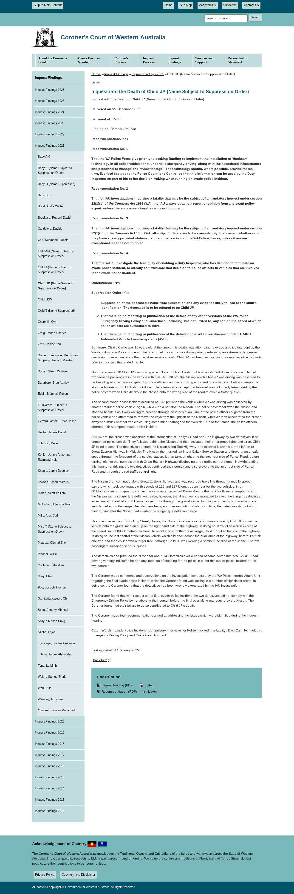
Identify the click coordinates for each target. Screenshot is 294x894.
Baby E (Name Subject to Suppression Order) (55, 170)
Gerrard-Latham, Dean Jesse (57, 421)
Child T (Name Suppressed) (56, 310)
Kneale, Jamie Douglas (53, 470)
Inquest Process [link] (149, 60)
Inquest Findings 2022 (49, 134)
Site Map (186, 5)
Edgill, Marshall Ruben (53, 393)
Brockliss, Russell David (54, 217)
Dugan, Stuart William (52, 371)
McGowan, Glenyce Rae (54, 504)
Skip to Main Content (48, 5)
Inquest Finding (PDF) (115, 685)
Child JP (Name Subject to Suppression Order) (56, 286)
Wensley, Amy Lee (50, 699)
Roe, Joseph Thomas (52, 587)
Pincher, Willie (47, 554)
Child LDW (45, 299)
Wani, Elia (44, 688)
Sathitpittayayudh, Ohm (53, 598)
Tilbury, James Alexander (54, 654)
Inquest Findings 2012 (49, 811)
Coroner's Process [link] (121, 60)
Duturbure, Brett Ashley (53, 382)
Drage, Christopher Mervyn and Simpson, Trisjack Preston (58, 358)
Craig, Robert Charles (52, 333)
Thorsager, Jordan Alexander (57, 643)
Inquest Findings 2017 (49, 755)
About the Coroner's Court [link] (52, 60)
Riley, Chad (45, 576)
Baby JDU (44, 195)
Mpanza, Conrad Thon (52, 542)
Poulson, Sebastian (51, 565)
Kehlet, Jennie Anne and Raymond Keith (54, 457)
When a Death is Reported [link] (88, 60)
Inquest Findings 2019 (49, 732)
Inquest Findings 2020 (49, 721)
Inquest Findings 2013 (49, 799)
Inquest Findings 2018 (49, 743)
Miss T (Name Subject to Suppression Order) (54, 529)
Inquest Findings (48, 78)
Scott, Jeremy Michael (53, 609)
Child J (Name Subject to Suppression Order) (54, 270)
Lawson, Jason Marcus (53, 482)
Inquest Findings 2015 (49, 777)
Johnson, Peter (48, 443)
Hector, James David (52, 432)
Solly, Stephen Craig (51, 621)
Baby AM (44, 156)
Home (168, 5)
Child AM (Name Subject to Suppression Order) (56, 253)
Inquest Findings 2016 (49, 766)
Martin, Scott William (52, 493)
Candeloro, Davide (50, 228)
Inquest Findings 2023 (49, 123)
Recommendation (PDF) (117, 691)
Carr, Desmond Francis (53, 240)
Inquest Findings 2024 (49, 112)
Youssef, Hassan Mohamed (56, 710)
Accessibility (207, 5)
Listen (148, 685)
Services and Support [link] (204, 60)
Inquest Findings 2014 (49, 788)
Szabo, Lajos (46, 632)
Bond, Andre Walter (51, 206)
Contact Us (251, 5)
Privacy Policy (44, 874)
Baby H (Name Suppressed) (56, 184)
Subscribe (230, 5)
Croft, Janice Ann (49, 344)
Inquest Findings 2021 (49, 145)
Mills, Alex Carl (48, 515)
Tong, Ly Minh (47, 665)
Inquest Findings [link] (175, 60)
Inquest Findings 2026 (49, 89)
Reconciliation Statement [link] (238, 60)
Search (255, 17)
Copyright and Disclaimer (78, 874)
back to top (101, 660)
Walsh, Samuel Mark (52, 676)
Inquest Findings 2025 (49, 101)
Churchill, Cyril (47, 321)
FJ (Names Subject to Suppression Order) (52, 407)
